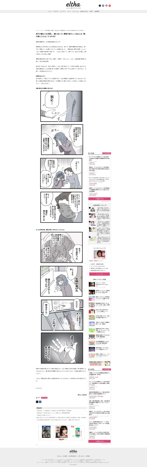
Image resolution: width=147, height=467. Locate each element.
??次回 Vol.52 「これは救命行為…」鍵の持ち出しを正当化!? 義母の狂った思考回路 (54, 410)
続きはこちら (100, 198)
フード (69, 11)
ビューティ (63, 11)
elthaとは (59, 456)
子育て (91, 11)
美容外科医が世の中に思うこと (98, 270)
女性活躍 (97, 11)
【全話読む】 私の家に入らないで (44, 415)
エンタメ (42, 30)
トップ (49, 11)
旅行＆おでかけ (84, 11)
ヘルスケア (55, 11)
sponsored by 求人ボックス (106, 201)
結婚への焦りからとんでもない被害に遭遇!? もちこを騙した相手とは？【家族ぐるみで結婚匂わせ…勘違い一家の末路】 (61, 417)
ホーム (37, 30)
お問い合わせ (81, 456)
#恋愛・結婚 (44, 397)
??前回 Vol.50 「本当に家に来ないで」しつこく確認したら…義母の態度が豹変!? (53, 412)
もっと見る (100, 274)
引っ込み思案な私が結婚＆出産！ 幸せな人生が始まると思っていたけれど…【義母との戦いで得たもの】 (58, 419)
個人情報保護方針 (73, 456)
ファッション (75, 11)
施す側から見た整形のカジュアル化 (99, 268)
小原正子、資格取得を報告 (97, 264)
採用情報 (88, 456)
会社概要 (65, 456)
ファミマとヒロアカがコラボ (98, 266)
